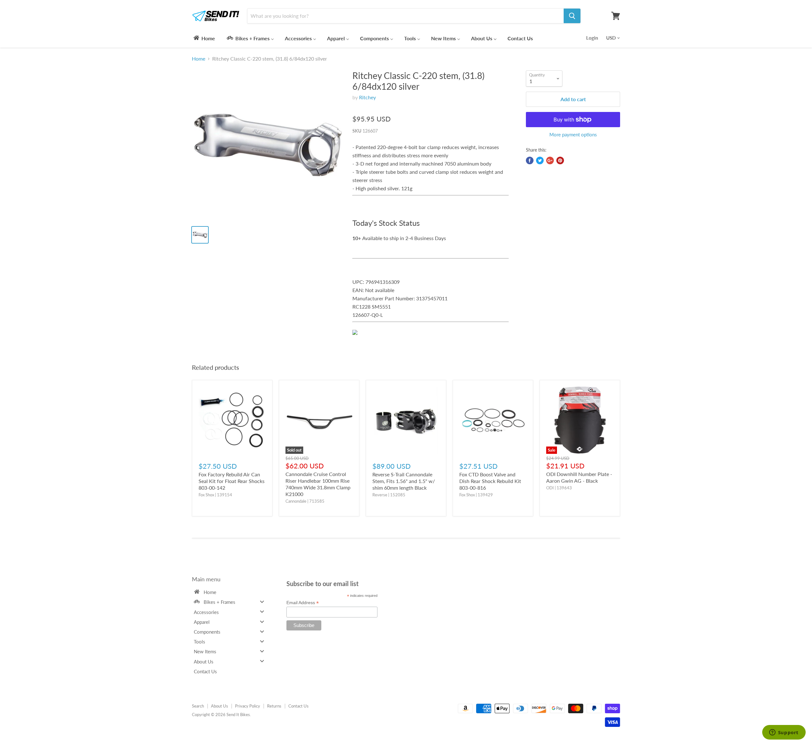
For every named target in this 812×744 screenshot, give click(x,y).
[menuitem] (203, 38)
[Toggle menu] (262, 601)
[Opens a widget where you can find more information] (784, 733)
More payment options (573, 134)
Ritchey (367, 97)
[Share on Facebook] (530, 160)
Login (592, 38)
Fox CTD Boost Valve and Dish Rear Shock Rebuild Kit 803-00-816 (490, 481)
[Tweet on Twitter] (540, 160)
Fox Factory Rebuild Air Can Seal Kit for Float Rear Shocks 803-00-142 (232, 481)
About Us (219, 705)
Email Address (302, 603)
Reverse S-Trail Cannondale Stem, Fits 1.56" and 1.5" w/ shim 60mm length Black (403, 481)
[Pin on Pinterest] (560, 160)
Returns (274, 705)
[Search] (572, 16)
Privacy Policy (247, 705)
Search (198, 705)
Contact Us (298, 705)
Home (198, 59)
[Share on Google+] (550, 160)
